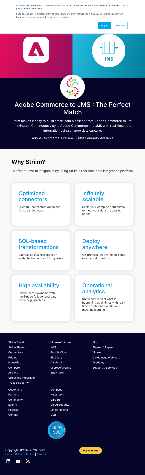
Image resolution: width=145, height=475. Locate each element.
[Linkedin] (8, 461)
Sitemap (42, 454)
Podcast (13, 409)
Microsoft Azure (60, 342)
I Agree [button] (104, 25)
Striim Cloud (16, 342)
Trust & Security (18, 382)
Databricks (57, 362)
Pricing (12, 357)
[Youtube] (18, 461)
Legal (9, 454)
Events (12, 404)
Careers (55, 399)
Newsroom (57, 394)
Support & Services (104, 367)
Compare (14, 367)
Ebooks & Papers (103, 347)
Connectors (15, 352)
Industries (14, 362)
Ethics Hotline (59, 409)
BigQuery (56, 357)
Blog (95, 342)
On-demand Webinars (106, 357)
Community (15, 399)
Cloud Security (59, 404)
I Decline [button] (120, 25)
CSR (53, 414)
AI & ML (13, 372)
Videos (96, 352)
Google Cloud (59, 352)
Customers (15, 389)
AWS (53, 347)
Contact (13, 414)
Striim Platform (17, 347)
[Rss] (28, 461)
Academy (98, 362)
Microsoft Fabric (60, 367)
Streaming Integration (22, 377)
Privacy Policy (24, 454)
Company (56, 389)
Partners (13, 394)
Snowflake (57, 372)
